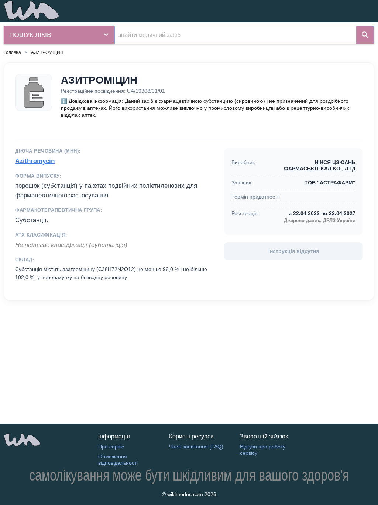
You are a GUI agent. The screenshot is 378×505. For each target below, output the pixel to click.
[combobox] (235, 35)
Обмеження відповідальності (118, 460)
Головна (12, 52)
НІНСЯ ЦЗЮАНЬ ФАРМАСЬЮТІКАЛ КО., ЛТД (319, 165)
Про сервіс (111, 447)
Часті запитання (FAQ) (196, 447)
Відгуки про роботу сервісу (262, 450)
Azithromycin (35, 161)
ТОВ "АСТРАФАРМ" (330, 183)
